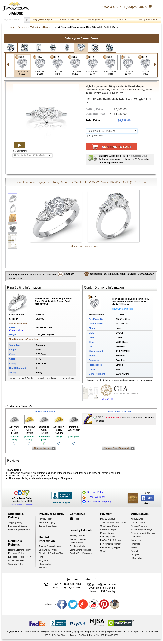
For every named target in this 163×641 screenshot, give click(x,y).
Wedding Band (94, 20)
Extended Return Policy (19, 557)
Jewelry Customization (50, 546)
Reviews (13, 460)
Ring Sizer (44, 560)
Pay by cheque (107, 519)
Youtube (94, 604)
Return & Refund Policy (19, 550)
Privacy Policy (45, 519)
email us (69, 274)
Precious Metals (77, 546)
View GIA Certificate (122, 309)
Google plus (83, 604)
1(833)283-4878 (135, 7)
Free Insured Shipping (99, 501)
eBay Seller (136, 558)
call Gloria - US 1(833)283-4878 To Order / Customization (122, 274)
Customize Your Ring (20, 406)
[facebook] (133, 498)
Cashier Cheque (108, 529)
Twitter (134, 547)
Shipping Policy (15, 522)
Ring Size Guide (96, 135)
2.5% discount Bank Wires (113, 522)
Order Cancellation (17, 560)
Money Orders (107, 533)
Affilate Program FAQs (141, 529)
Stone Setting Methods (80, 550)
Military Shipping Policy (19, 529)
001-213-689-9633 (109, 635)
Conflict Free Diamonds (81, 553)
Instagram (136, 540)
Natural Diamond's (68, 20)
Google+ (135, 554)
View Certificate (109, 399)
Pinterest (135, 544)
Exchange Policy (16, 553)
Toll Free (78, 519)
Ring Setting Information (24, 287)
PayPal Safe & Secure (110, 540)
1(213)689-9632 (73, 587)
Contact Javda (138, 522)
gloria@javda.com (104, 584)
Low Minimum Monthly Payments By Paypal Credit (110, 547)
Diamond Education (79, 539)
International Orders (17, 526)
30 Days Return (95, 492)
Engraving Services (48, 550)
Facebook (136, 536)
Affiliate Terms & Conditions (144, 533)
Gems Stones (76, 542)
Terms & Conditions (48, 526)
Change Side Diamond (116, 448)
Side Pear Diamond (125, 419)
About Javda (137, 519)
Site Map (43, 567)
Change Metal (16, 330)
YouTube (135, 551)
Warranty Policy (15, 564)
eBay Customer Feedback (22, 505)
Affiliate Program (139, 526)
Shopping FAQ (46, 564)
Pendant (120, 20)
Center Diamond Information (104, 287)
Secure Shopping (47, 522)
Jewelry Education (147, 20)
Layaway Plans (107, 536)
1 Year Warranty (96, 497)
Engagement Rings (41, 20)
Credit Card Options (109, 526)
